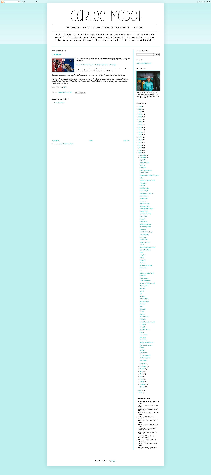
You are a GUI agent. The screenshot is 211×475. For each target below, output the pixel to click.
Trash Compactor (145, 358)
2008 (140, 153)
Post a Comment (59, 103)
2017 (140, 129)
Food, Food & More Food (147, 180)
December (143, 155)
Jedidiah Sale (144, 196)
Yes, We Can (143, 335)
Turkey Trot (143, 183)
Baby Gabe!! (143, 216)
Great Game (143, 353)
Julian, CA (143, 309)
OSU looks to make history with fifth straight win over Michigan (96, 65)
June (141, 374)
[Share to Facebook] (82, 93)
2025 (140, 109)
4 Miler (142, 245)
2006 (140, 392)
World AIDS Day (144, 162)
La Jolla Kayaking (145, 355)
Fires (141, 252)
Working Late (144, 221)
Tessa (141, 306)
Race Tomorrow (144, 188)
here (65, 87)
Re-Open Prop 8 (144, 329)
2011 (140, 145)
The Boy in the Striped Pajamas (149, 175)
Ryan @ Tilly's (144, 211)
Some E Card (144, 191)
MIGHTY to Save (145, 317)
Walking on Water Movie (147, 273)
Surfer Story (143, 340)
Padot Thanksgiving (146, 170)
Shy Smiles (143, 160)
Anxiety (142, 347)
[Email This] (76, 93)
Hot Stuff (142, 350)
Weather (142, 185)
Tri (140, 270)
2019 (140, 124)
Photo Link (143, 268)
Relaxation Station (145, 250)
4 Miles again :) (144, 234)
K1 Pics (142, 311)
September (143, 366)
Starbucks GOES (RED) (147, 193)
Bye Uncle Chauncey (146, 345)
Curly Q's (142, 255)
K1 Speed (143, 324)
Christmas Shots (144, 206)
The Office (143, 229)
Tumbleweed (143, 198)
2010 (140, 148)
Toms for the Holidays (146, 232)
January (142, 387)
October (142, 364)
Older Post (126, 140)
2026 (140, 106)
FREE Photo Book (145, 281)
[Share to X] (80, 93)
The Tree (142, 263)
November (143, 158)
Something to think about (147, 322)
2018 (140, 127)
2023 (140, 114)
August (142, 369)
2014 (140, 137)
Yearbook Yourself (145, 214)
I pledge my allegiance (146, 342)
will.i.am (142, 314)
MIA (141, 293)
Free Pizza (143, 237)
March (142, 382)
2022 (140, 117)
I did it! (142, 291)
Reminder (143, 319)
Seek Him (143, 275)
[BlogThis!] (78, 93)
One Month (143, 201)
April (141, 379)
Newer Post (55, 140)
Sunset (142, 257)
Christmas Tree (144, 286)
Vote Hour (143, 337)
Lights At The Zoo (145, 242)
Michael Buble (144, 299)
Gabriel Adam (144, 239)
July (141, 371)
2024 (140, 112)
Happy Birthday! (144, 301)
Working (142, 165)
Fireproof (142, 304)
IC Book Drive (144, 173)
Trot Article (143, 167)
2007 (140, 390)
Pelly (141, 178)
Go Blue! (56, 54)
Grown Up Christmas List (147, 283)
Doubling (142, 288)
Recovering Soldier (145, 227)
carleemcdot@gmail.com (143, 63)
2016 (140, 132)
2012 (140, 142)
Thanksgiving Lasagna (146, 209)
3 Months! (143, 260)
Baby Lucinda (144, 278)
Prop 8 (142, 332)
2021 (140, 119)
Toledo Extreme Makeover (147, 247)
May (141, 376)
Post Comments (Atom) (66, 144)
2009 (140, 150)
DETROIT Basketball (146, 265)
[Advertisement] (91, 121)
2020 (140, 122)
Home (91, 140)
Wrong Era (143, 327)
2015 (140, 135)
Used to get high (144, 203)
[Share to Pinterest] (85, 93)
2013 (140, 140)
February (143, 384)
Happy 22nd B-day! (145, 224)
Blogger (113, 461)
